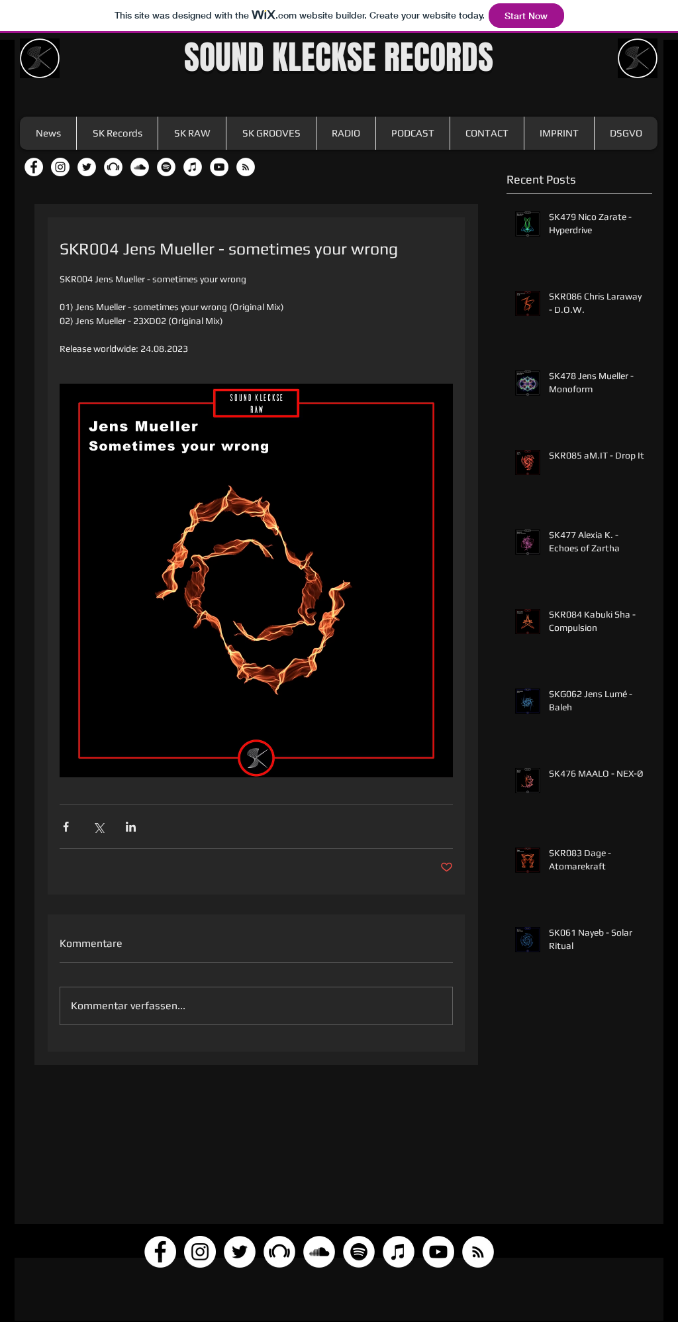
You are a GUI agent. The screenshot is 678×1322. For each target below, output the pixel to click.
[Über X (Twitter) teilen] (98, 826)
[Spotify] (166, 167)
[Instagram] (60, 167)
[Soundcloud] (139, 167)
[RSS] (245, 167)
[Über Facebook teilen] (66, 826)
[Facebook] (33, 167)
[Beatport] (113, 167)
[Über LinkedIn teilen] (130, 826)
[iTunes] (192, 167)
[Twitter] (86, 167)
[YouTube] (219, 167)
